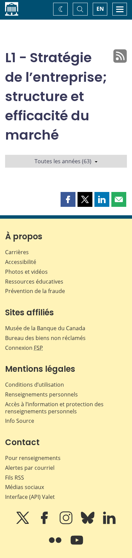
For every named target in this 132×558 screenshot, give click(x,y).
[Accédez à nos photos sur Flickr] (56, 545)
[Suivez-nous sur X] (23, 522)
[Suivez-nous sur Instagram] (67, 522)
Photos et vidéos (26, 271)
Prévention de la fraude (35, 291)
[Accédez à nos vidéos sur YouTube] (77, 545)
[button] (68, 199)
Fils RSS (14, 477)
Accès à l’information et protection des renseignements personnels (54, 408)
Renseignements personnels (41, 394)
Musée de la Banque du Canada (45, 328)
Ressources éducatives (34, 281)
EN (100, 9)
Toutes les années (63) (63, 161)
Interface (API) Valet (30, 497)
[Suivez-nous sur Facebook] (45, 522)
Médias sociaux (24, 487)
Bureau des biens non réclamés (45, 338)
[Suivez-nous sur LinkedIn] (109, 522)
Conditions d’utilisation (34, 384)
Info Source (19, 420)
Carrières (17, 252)
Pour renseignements (33, 458)
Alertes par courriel (29, 467)
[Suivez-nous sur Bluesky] (88, 522)
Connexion (24, 347)
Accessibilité (20, 262)
